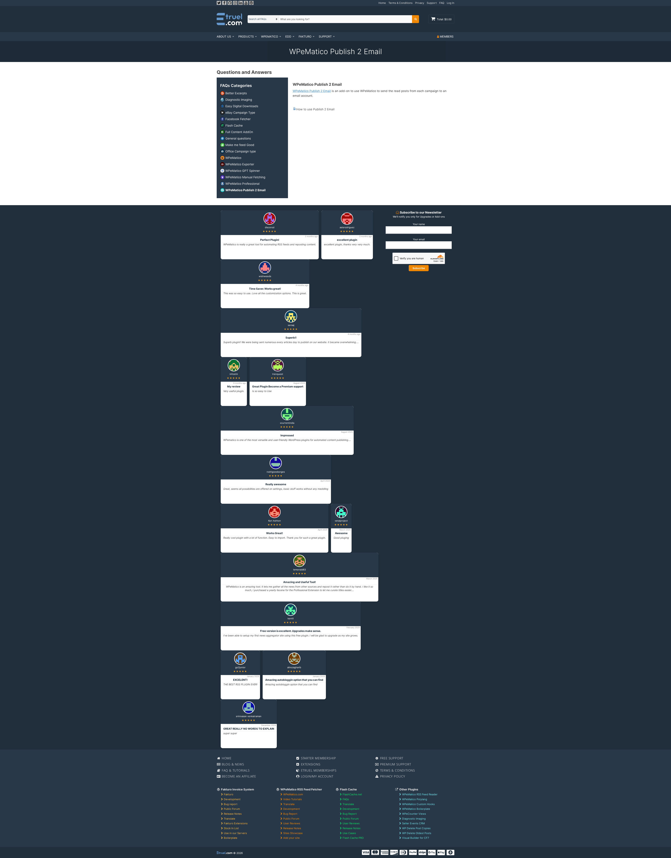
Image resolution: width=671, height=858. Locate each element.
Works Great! (274, 533)
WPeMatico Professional (242, 183)
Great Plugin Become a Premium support (277, 386)
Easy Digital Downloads (241, 106)
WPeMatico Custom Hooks (418, 804)
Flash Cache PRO (353, 837)
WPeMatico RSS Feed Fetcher (301, 789)
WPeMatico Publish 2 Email (245, 190)
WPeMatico (269, 36)
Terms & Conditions (400, 3)
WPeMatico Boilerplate (416, 809)
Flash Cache (234, 125)
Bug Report (290, 813)
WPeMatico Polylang (414, 799)
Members (446, 36)
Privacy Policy (392, 776)
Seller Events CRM (413, 823)
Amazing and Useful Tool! (299, 582)
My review (233, 386)
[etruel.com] (229, 19)
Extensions (310, 764)
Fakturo (305, 36)
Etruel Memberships (318, 770)
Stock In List (231, 828)
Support (432, 3)
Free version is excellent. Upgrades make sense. (290, 631)
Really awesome (275, 484)
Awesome (341, 533)
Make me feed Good (239, 145)
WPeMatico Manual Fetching (245, 177)
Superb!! (291, 337)
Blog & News (232, 764)
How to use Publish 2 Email (315, 109)
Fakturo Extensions (236, 823)
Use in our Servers (235, 833)
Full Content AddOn (239, 132)
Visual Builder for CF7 (415, 837)
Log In (450, 3)
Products (246, 36)
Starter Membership (318, 758)
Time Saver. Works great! (265, 288)
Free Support (391, 758)
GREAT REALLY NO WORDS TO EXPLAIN (248, 728)
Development (232, 799)
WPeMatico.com (293, 794)
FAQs (346, 799)
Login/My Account (316, 776)
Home (382, 3)
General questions (238, 138)
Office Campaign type (240, 151)
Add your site (291, 837)
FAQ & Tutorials (235, 770)
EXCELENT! (240, 679)
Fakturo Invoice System (237, 789)
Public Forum (232, 809)
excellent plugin (347, 239)
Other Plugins (408, 789)
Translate (229, 818)
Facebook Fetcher (238, 119)
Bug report (230, 804)
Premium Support (395, 764)
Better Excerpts (236, 93)
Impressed (287, 435)
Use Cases (349, 833)
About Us (224, 36)
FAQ (441, 3)
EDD (288, 36)
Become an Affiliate (238, 776)
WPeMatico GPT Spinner (242, 171)
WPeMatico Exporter (239, 164)
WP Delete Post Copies (416, 828)
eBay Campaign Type (240, 112)
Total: (444, 19)
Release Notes (233, 813)
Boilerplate (230, 837)
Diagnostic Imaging (238, 99)
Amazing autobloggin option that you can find (294, 679)
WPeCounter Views (414, 813)
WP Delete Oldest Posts (416, 833)
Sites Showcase (293, 833)
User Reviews (291, 823)
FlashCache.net (352, 794)
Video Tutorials (292, 799)
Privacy (419, 3)
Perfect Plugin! (269, 239)
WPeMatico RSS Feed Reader (420, 794)
